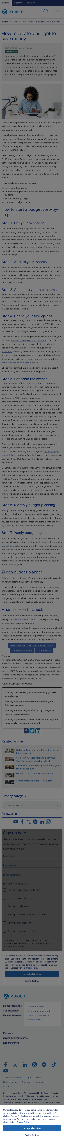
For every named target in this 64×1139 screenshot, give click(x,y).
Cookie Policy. (23, 1122)
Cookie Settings (32, 1135)
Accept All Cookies (32, 1128)
